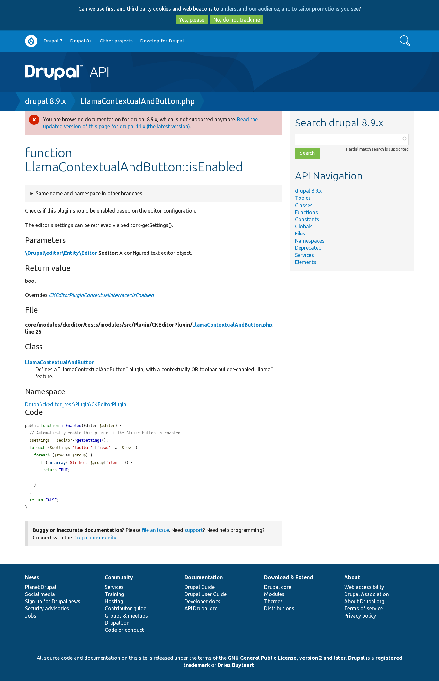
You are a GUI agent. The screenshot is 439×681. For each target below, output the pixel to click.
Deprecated (308, 248)
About (352, 577)
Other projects (116, 40)
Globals (304, 226)
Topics (303, 198)
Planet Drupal (40, 587)
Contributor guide (125, 608)
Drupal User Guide (205, 594)
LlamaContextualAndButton (59, 362)
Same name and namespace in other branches (89, 193)
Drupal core (277, 587)
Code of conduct (124, 630)
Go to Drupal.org (31, 41)
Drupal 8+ (81, 40)
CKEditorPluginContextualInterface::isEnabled (101, 295)
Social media (40, 594)
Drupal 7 (53, 40)
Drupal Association (366, 594)
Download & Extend (288, 577)
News (32, 577)
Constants (307, 219)
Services (304, 255)
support (193, 530)
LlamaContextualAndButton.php (137, 101)
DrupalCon (117, 623)
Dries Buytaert (236, 665)
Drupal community (94, 537)
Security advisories (47, 608)
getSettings (89, 440)
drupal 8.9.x (45, 101)
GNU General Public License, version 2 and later (287, 658)
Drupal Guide (199, 587)
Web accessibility (364, 587)
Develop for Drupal (162, 40)
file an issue (155, 530)
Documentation (203, 577)
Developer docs (202, 601)
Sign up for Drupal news (52, 601)
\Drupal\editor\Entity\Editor (61, 253)
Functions (306, 212)
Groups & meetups (126, 616)
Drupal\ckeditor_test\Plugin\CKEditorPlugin (75, 404)
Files (300, 233)
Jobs (30, 616)
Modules (274, 594)
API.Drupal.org (201, 608)
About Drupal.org (364, 601)
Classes (304, 205)
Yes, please (191, 20)
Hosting (114, 601)
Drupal (356, 658)
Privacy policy (360, 616)
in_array (57, 462)
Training (114, 594)
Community (119, 577)
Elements (305, 262)
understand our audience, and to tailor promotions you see (289, 9)
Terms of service (363, 608)
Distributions (279, 608)
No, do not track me (236, 20)
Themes (273, 601)
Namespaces (310, 241)
